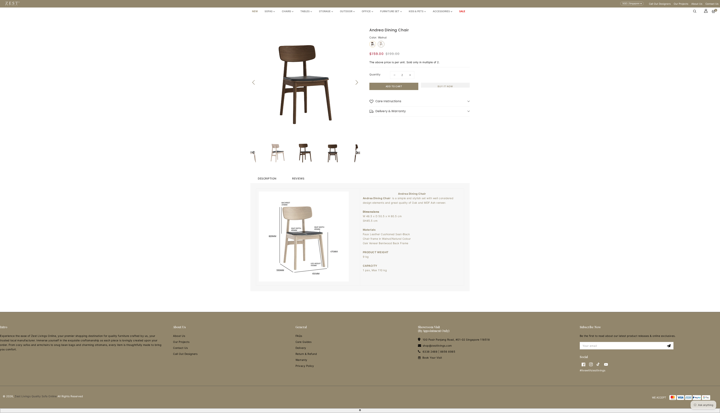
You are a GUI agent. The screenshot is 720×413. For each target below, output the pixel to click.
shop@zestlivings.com (437, 345)
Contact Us (711, 3)
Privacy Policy (305, 365)
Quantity (374, 74)
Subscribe (669, 346)
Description (267, 178)
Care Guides (304, 341)
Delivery (301, 347)
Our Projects (681, 3)
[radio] (372, 44)
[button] (696, 11)
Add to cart (394, 86)
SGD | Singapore (631, 3)
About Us (696, 3)
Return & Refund (306, 353)
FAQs (299, 335)
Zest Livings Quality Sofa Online (36, 396)
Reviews (298, 178)
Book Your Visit (432, 357)
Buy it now (445, 86)
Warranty (301, 359)
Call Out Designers (660, 3)
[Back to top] (360, 410)
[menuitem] (255, 11)
